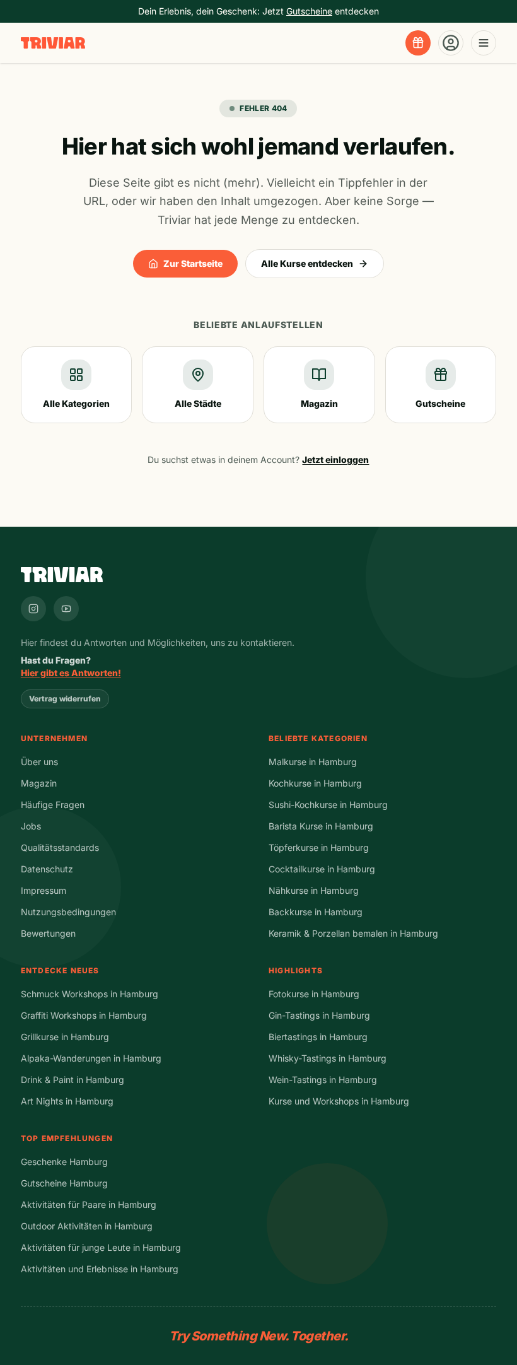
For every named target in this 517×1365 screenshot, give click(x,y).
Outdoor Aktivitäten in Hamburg (87, 1226)
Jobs (31, 826)
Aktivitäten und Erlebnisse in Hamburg (99, 1268)
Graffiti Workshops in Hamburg (84, 1015)
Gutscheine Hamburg (64, 1183)
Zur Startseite (193, 263)
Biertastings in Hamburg (318, 1036)
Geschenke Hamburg (64, 1161)
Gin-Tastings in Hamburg (319, 1015)
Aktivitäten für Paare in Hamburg (88, 1204)
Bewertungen (48, 933)
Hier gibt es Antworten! (71, 672)
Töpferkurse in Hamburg (319, 847)
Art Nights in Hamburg (67, 1101)
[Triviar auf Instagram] (33, 608)
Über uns (39, 761)
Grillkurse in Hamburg (65, 1036)
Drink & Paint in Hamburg (72, 1079)
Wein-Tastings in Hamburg (323, 1079)
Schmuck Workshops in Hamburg (89, 993)
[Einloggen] (450, 43)
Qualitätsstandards (60, 847)
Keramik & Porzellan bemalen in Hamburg (353, 933)
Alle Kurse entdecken (307, 263)
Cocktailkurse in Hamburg (322, 869)
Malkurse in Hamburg (313, 761)
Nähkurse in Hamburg (314, 890)
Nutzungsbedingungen (68, 911)
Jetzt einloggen (335, 459)
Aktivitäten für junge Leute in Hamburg (101, 1247)
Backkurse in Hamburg (316, 911)
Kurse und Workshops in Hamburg (339, 1101)
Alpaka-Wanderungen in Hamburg (91, 1058)
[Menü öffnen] (483, 43)
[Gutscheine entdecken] (418, 43)
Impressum (43, 890)
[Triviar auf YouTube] (66, 608)
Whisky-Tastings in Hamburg (327, 1058)
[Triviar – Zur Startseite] (53, 43)
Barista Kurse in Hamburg (321, 826)
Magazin (39, 783)
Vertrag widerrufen (65, 698)
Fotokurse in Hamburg (314, 993)
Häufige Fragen (52, 804)
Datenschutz (47, 869)
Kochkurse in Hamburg (315, 783)
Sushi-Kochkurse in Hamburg (328, 804)
